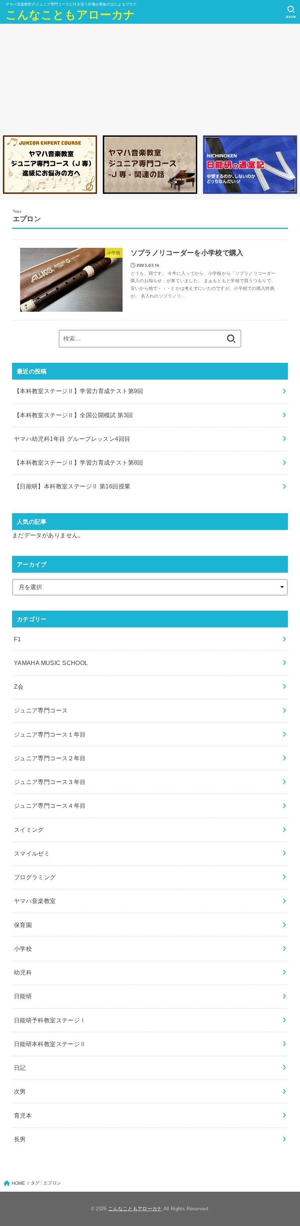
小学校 (23, 948)
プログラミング (35, 877)
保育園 (23, 925)
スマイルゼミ (32, 853)
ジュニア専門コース (41, 710)
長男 (20, 1139)
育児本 (23, 1115)
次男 (20, 1091)
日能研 (23, 996)
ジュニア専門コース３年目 (50, 782)
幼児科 (23, 972)
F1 (17, 639)
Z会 (19, 686)
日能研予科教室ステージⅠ (50, 1020)
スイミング (29, 829)
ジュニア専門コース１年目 (50, 734)
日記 (20, 1067)
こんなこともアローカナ (70, 14)
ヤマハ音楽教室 (35, 901)
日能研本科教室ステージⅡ (50, 1044)
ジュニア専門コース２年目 (50, 758)
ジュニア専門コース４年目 (50, 805)
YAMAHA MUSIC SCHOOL (51, 663)
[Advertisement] (150, 78)
